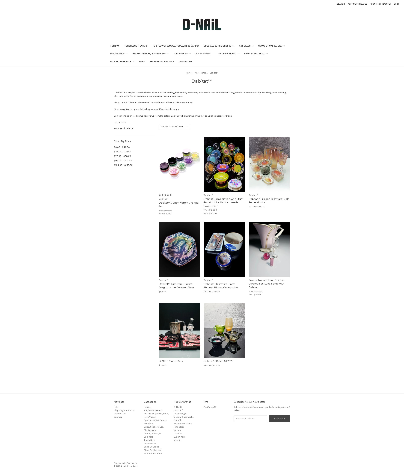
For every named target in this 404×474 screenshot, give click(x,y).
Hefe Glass (179, 427)
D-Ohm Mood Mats (171, 361)
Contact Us (185, 61)
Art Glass (245, 45)
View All (177, 440)
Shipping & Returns (162, 61)
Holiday (114, 45)
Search (341, 4)
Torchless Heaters (136, 45)
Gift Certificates (357, 4)
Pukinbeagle (180, 413)
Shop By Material (254, 53)
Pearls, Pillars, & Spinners (149, 53)
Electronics (117, 53)
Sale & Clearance (121, 61)
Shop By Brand (227, 53)
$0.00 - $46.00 (122, 147)
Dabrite (177, 433)
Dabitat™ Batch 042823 (218, 361)
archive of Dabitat (124, 128)
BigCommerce (130, 463)
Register (386, 4)
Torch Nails (180, 53)
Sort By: (164, 126)
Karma (177, 430)
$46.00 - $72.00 (122, 151)
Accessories (203, 53)
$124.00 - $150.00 (123, 165)
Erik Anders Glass (183, 423)
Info (142, 61)
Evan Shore (179, 436)
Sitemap (118, 417)
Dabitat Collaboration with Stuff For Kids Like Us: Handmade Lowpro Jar (223, 202)
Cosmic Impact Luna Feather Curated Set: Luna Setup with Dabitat (267, 284)
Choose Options (179, 170)
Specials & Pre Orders (218, 45)
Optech (177, 420)
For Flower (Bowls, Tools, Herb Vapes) (176, 45)
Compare (178, 164)
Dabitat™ (178, 410)
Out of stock (224, 170)
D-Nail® (178, 407)
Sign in (374, 4)
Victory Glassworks (184, 417)
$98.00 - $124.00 (123, 160)
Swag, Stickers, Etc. (270, 45)
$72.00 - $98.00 (122, 156)
